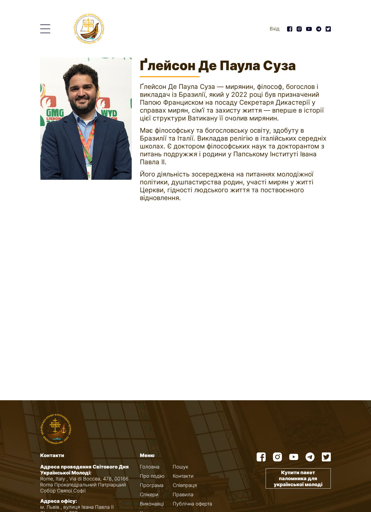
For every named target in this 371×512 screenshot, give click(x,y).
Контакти (183, 476)
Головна (149, 467)
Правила (183, 494)
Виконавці (152, 504)
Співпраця (185, 485)
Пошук (180, 467)
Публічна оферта (192, 504)
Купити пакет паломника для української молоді (298, 478)
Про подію (152, 476)
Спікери (149, 494)
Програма (152, 485)
